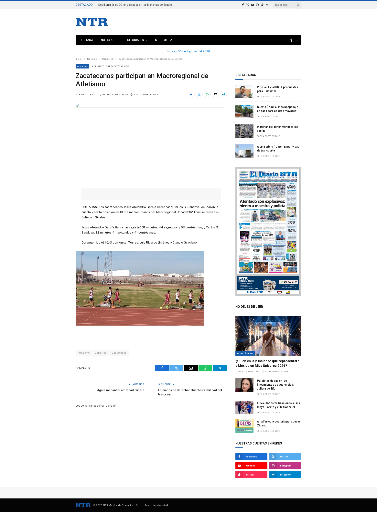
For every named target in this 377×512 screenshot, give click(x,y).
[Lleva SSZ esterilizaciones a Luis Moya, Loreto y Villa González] (244, 407)
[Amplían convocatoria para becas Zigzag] (244, 426)
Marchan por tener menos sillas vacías (277, 128)
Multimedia (163, 40)
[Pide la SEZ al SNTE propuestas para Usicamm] (244, 91)
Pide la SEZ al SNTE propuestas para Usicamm (277, 89)
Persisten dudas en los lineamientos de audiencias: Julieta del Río (275, 384)
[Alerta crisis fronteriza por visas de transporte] (244, 151)
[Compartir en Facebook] (191, 94)
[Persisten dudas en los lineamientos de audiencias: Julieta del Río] (244, 385)
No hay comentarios (115, 94)
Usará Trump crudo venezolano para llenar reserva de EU (134, 4)
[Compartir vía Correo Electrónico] (215, 94)
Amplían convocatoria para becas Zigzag (279, 423)
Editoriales (135, 40)
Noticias (107, 40)
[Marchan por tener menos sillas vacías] (244, 131)
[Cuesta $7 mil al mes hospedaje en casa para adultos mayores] (244, 111)
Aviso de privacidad (156, 505)
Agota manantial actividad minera (120, 390)
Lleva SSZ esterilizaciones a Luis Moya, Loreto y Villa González (278, 405)
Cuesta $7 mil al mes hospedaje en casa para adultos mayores (277, 108)
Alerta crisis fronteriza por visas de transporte (278, 148)
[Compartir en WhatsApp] (207, 94)
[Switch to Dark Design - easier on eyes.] (291, 40)
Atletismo (84, 352)
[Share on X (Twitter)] (199, 94)
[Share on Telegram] (223, 94)
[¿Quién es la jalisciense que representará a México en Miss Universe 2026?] (268, 336)
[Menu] (297, 40)
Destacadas (119, 352)
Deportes (82, 66)
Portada (86, 40)
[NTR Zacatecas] (92, 22)
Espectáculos (245, 353)
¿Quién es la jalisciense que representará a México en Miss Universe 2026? (267, 363)
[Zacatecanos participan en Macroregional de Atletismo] (150, 106)
